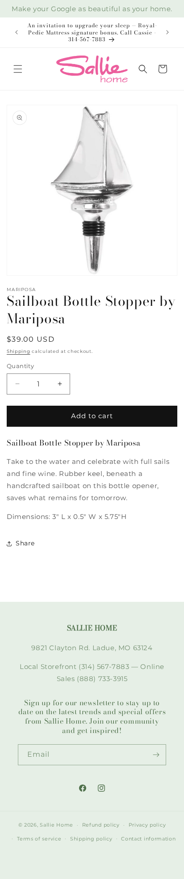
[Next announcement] (167, 32)
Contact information (148, 839)
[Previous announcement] (16, 32)
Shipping (18, 351)
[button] (18, 69)
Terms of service (39, 839)
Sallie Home (56, 825)
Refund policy (101, 825)
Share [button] (25, 543)
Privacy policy (147, 825)
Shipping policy (91, 839)
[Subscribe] (156, 754)
